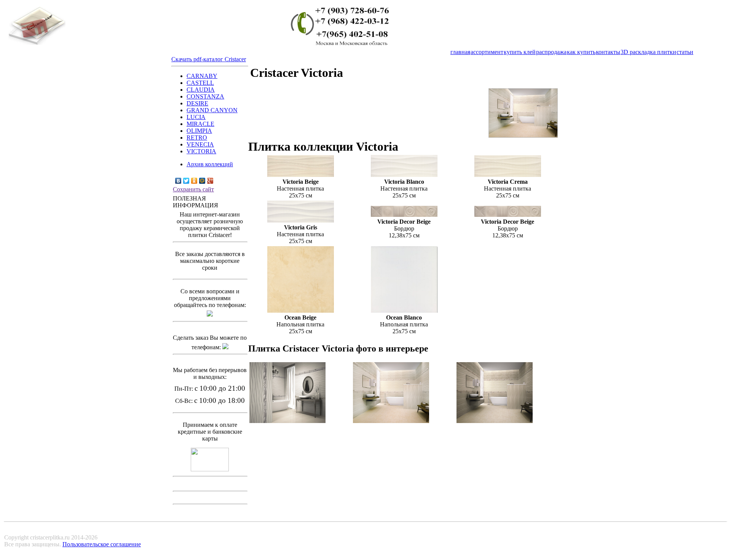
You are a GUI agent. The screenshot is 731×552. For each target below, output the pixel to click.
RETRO (197, 137)
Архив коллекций (210, 164)
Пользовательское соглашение (101, 544)
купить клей (520, 52)
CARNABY (202, 76)
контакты (608, 52)
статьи (685, 52)
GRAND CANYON (212, 110)
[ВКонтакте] (178, 181)
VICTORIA (201, 151)
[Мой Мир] (202, 181)
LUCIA (196, 117)
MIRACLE (200, 124)
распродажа (551, 52)
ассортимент (487, 52)
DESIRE (197, 103)
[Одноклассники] (194, 181)
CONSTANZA (205, 96)
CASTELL (200, 83)
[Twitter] (186, 181)
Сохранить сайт (193, 189)
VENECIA (200, 144)
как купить (581, 52)
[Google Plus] (210, 181)
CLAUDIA (201, 89)
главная (460, 52)
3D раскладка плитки (648, 52)
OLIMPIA (199, 130)
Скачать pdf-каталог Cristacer (208, 59)
